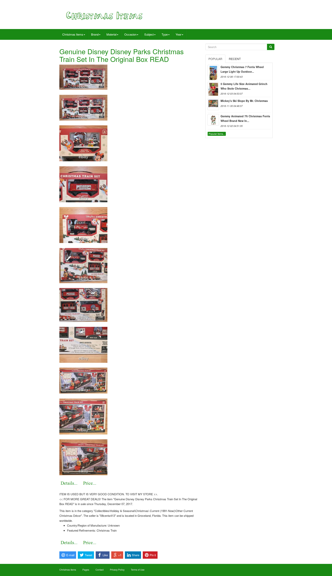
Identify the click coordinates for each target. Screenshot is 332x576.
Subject (149, 34)
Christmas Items (72, 34)
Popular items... (217, 133)
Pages (85, 569)
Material (111, 34)
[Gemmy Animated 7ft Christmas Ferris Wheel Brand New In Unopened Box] (213, 120)
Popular (215, 59)
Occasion (130, 34)
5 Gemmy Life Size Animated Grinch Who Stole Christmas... (244, 86)
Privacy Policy (117, 569)
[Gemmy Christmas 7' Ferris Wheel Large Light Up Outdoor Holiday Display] (213, 70)
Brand (95, 34)
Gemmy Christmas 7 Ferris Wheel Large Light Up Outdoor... (242, 69)
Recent (235, 59)
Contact (99, 569)
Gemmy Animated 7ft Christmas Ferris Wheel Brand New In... (245, 118)
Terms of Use (137, 569)
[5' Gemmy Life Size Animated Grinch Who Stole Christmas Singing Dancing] (213, 87)
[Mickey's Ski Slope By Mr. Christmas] (213, 104)
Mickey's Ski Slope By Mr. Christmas (244, 101)
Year (178, 34)
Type (165, 34)
